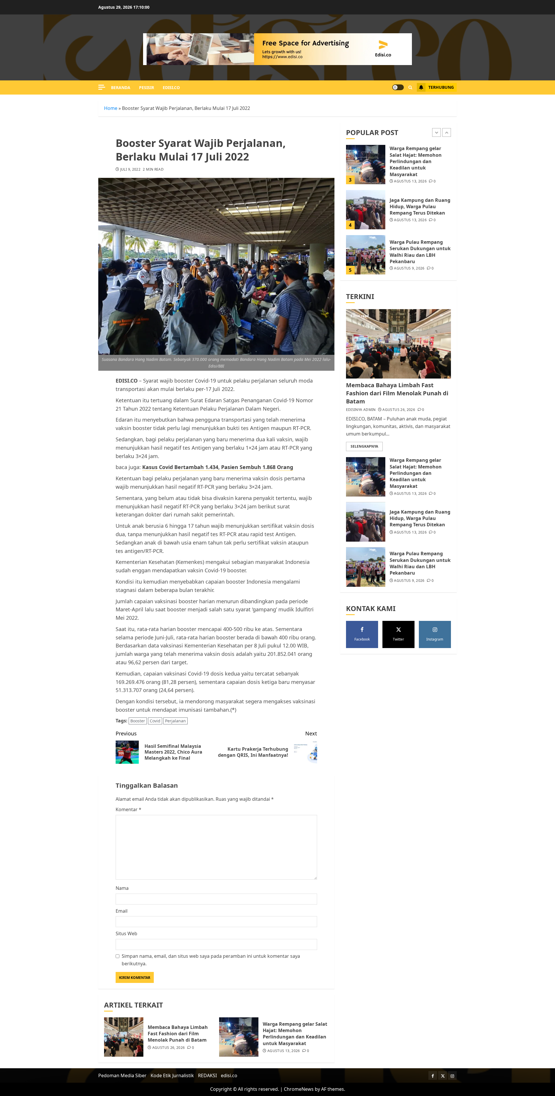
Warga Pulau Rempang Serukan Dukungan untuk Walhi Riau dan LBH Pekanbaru (420, 252)
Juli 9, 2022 (130, 169)
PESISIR (146, 87)
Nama (122, 888)
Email (121, 911)
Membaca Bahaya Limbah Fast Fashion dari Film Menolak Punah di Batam (178, 1033)
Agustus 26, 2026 (168, 1047)
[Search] (410, 87)
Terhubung (441, 87)
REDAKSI (207, 1075)
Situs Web (126, 933)
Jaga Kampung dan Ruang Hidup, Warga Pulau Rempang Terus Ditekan (420, 206)
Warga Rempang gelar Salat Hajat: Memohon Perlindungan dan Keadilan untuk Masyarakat (295, 1034)
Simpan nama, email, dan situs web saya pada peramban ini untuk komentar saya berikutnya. (211, 960)
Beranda (120, 87)
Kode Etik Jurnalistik (172, 1075)
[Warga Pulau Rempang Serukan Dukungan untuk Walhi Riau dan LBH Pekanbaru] (365, 254)
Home (110, 108)
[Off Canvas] (101, 87)
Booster (137, 721)
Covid (155, 721)
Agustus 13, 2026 (283, 1051)
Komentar (128, 809)
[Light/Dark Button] (398, 87)
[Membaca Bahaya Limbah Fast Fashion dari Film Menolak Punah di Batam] (123, 1037)
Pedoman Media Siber (122, 1075)
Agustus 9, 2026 (409, 268)
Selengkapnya (364, 446)
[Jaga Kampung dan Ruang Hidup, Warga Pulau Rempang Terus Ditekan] (365, 209)
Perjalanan (175, 721)
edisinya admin (361, 410)
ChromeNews (299, 1089)
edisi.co (171, 87)
